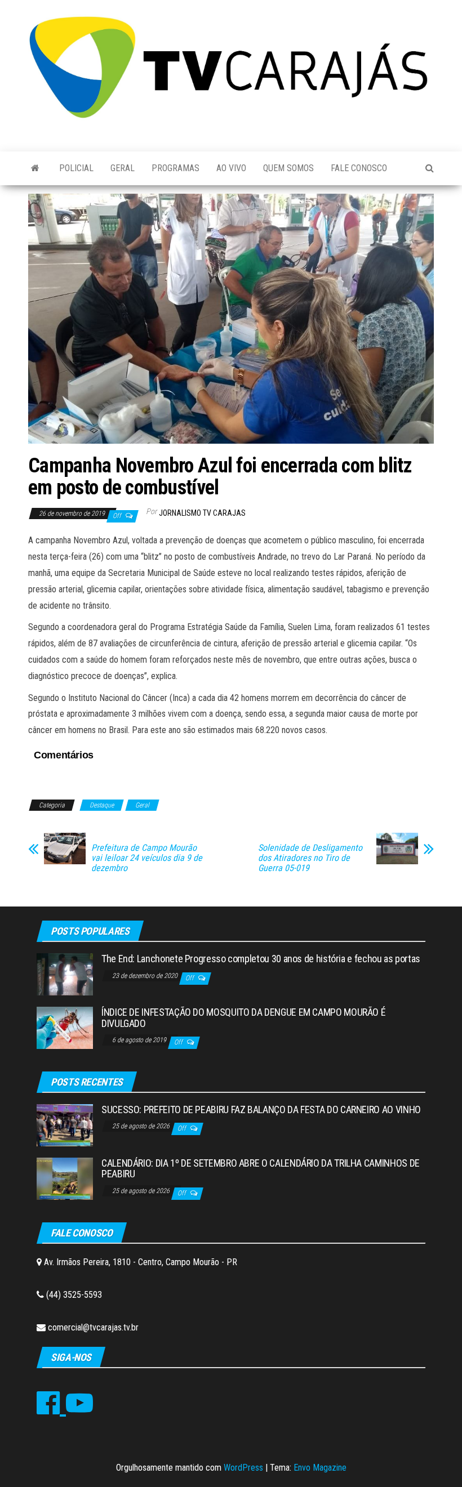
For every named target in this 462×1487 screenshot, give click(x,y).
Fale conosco (359, 168)
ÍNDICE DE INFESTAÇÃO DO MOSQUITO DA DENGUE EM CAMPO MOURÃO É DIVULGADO (243, 1017)
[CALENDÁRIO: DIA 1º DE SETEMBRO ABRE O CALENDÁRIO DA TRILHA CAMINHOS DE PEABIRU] (65, 1177)
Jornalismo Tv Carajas (202, 512)
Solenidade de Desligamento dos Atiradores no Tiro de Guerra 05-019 (310, 858)
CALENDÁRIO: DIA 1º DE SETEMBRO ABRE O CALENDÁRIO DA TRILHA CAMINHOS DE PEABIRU (260, 1168)
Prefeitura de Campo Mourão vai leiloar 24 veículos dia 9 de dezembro (146, 858)
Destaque (102, 805)
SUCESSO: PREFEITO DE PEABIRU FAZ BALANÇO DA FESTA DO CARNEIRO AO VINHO (261, 1109)
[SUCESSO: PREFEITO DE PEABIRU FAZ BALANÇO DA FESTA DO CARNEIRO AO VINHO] (65, 1124)
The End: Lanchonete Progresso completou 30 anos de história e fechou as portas (260, 958)
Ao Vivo (231, 168)
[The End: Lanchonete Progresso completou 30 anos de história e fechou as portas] (65, 973)
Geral (122, 168)
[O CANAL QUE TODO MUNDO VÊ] (35, 168)
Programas (175, 168)
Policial (76, 168)
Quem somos (288, 168)
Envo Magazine (320, 1467)
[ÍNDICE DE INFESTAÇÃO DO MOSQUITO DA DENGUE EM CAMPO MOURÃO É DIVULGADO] (65, 1027)
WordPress (243, 1467)
